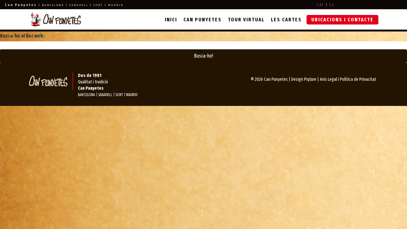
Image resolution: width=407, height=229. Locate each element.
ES (332, 5)
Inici (171, 20)
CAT (320, 5)
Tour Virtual (246, 20)
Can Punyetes (202, 20)
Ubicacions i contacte (342, 20)
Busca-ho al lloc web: (22, 36)
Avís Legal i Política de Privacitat (348, 79)
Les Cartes (286, 20)
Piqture (310, 79)
